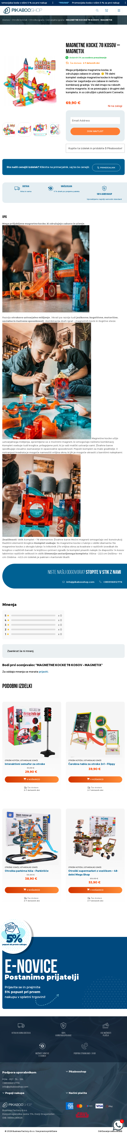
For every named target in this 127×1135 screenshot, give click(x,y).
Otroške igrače (36, 20)
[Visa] (99, 1106)
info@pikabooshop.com (80, 582)
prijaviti (43, 671)
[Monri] (109, 1106)
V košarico (33, 779)
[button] (56, 128)
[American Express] (69, 1106)
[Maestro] (89, 1106)
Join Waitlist (95, 131)
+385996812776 (112, 582)
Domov (6, 20)
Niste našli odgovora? (84, 572)
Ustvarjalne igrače (55, 20)
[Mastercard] (79, 1106)
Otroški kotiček (19, 20)
